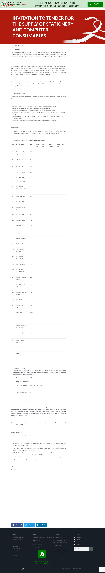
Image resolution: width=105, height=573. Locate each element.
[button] (17, 525)
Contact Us (74, 6)
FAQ (14, 544)
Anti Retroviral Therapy (18, 539)
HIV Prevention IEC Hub (45, 6)
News (56, 3)
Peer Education (16, 550)
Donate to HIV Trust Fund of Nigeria (42, 562)
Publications (15, 541)
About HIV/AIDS (68, 3)
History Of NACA (16, 548)
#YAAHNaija (15, 553)
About (48, 3)
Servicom (62, 6)
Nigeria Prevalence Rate (18, 537)
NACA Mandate (16, 546)
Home (40, 3)
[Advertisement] (38, 485)
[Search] (91, 549)
